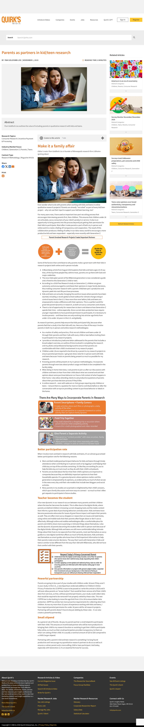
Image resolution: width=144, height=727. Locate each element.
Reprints (53, 725)
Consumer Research (9, 138)
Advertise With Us (8, 710)
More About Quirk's (9, 702)
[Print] (3, 175)
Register (136, 19)
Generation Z (14, 149)
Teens (30, 149)
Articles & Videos (43, 20)
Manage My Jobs (44, 710)
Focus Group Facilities (82, 685)
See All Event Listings (117, 681)
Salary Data (78, 710)
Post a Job (42, 706)
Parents (24, 149)
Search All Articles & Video (47, 689)
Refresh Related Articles (126, 224)
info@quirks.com (115, 710)
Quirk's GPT (108, 20)
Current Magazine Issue (46, 681)
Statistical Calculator (81, 713)
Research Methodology (11, 157)
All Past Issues (43, 685)
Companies (60, 20)
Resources (94, 20)
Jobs (82, 20)
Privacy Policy (44, 725)
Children (5, 149)
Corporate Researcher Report (85, 706)
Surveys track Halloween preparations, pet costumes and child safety (125, 160)
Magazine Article (27, 157)
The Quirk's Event (8, 706)
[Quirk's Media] (11, 20)
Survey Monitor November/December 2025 (125, 118)
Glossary (77, 702)
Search (10, 37)
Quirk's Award (115, 689)
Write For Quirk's (44, 692)
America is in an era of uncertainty (124, 81)
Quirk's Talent (43, 713)
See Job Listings (44, 702)
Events (72, 20)
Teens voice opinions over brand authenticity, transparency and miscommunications (123, 204)
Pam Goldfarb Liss (13, 60)
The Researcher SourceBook (84, 681)
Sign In (122, 19)
